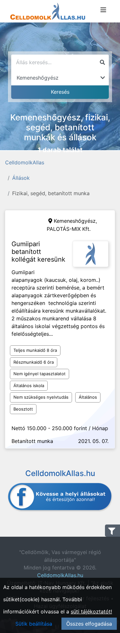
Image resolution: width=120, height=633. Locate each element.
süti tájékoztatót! (91, 611)
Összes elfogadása (89, 623)
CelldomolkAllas (24, 162)
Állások (21, 178)
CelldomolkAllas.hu (60, 575)
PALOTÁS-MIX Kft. (69, 229)
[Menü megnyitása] (103, 10)
